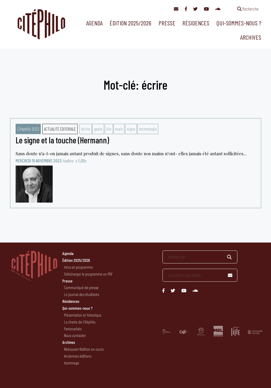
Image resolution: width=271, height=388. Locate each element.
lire (108, 128)
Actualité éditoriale (60, 128)
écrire (85, 128)
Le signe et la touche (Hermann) (62, 140)
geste (98, 128)
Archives (250, 37)
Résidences (195, 23)
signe (131, 128)
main (119, 128)
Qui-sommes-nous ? (238, 23)
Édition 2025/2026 (130, 23)
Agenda (94, 23)
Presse (167, 23)
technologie (148, 128)
